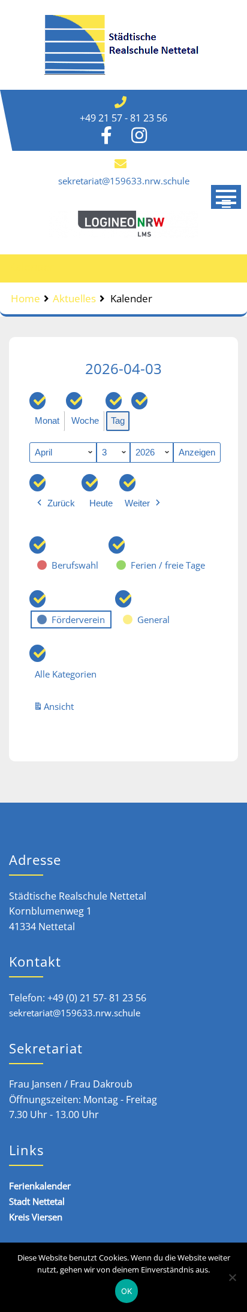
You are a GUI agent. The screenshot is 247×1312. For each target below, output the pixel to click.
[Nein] (232, 1277)
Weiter (137, 503)
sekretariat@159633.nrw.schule (123, 181)
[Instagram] (139, 138)
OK (126, 1291)
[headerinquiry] (123, 224)
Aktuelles (74, 298)
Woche (85, 420)
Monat (47, 420)
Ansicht (55, 709)
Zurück (61, 503)
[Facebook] (106, 138)
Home (25, 298)
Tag (118, 420)
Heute (101, 503)
